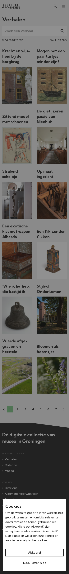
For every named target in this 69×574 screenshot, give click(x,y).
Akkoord (34, 553)
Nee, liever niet (34, 563)
